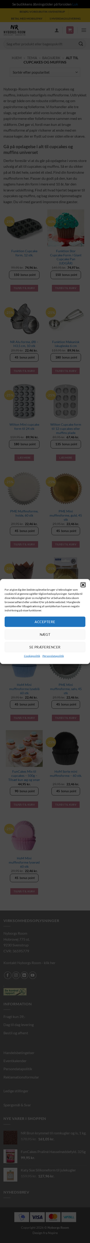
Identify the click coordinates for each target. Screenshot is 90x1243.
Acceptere (45, 622)
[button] (83, 585)
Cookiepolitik (32, 655)
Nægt (45, 634)
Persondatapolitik (53, 655)
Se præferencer (44, 647)
